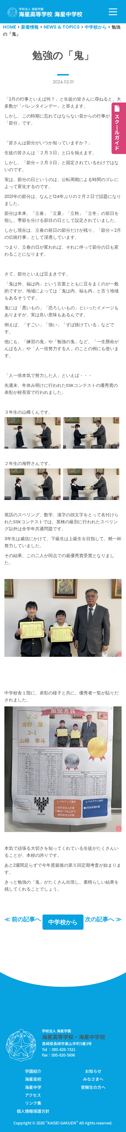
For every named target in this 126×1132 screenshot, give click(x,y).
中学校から (63, 922)
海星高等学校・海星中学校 (73, 1036)
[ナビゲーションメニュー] (113, 12)
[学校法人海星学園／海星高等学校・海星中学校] (45, 12)
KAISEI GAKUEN (61, 1123)
